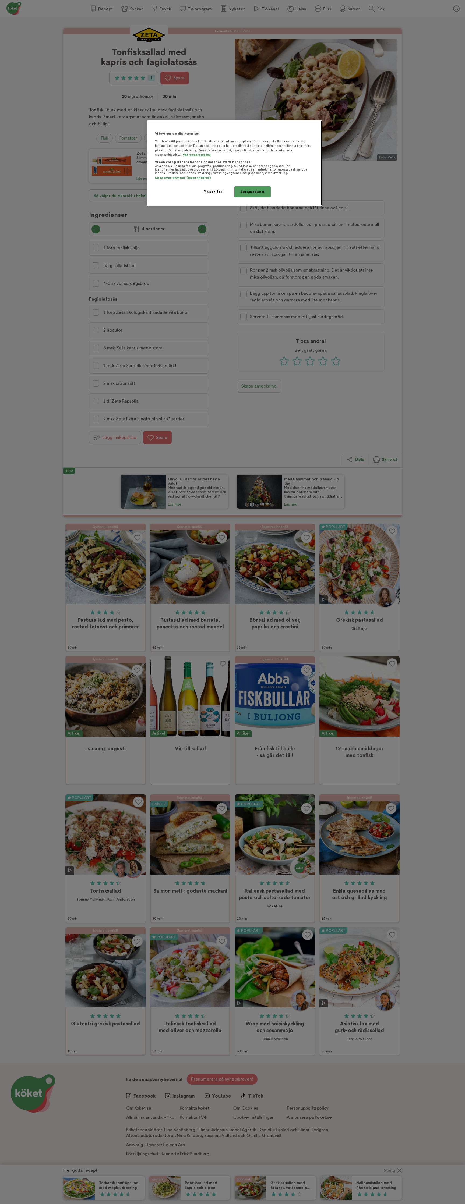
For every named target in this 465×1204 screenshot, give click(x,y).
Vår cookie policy (197, 155)
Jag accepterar (252, 192)
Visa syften (213, 191)
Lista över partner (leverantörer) (183, 178)
